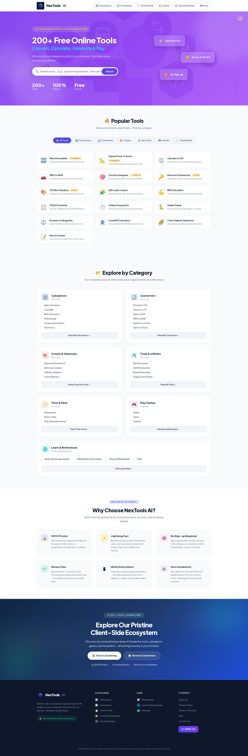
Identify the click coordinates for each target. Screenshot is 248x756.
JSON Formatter (141, 368)
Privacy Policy (186, 705)
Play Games (145, 699)
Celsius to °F (139, 309)
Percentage (50, 318)
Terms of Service (187, 710)
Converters (103, 705)
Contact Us (184, 721)
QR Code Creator (53, 368)
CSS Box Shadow (53, 372)
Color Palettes (51, 376)
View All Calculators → (79, 335)
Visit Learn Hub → (124, 468)
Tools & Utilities (105, 721)
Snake (136, 412)
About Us (183, 699)
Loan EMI (48, 309)
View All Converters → (168, 335)
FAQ (139, 459)
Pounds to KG (140, 305)
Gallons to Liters (141, 323)
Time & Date (104, 710)
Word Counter (140, 363)
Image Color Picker (143, 376)
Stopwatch (50, 412)
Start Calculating (104, 655)
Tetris (136, 417)
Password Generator (54, 363)
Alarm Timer (50, 417)
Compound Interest (54, 323)
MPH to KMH (139, 318)
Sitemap (143, 710)
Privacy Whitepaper (119, 459)
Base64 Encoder (141, 372)
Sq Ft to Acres (140, 327)
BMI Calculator (52, 314)
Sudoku (137, 421)
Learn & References (149, 705)
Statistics (49, 327)
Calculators (103, 699)
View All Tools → (168, 384)
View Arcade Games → (168, 429)
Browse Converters (142, 655)
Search (109, 71)
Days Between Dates (55, 421)
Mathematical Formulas (89, 459)
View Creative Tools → (79, 384)
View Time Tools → (79, 429)
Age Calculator (52, 305)
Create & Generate (107, 715)
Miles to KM (139, 314)
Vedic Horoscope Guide (56, 459)
